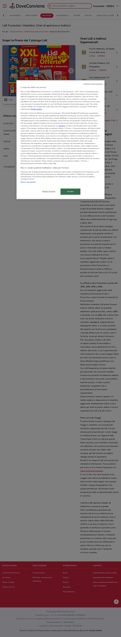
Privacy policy (36, 109)
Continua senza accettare (93, 84)
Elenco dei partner (28, 182)
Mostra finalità (48, 191)
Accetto (70, 191)
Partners (62, 125)
